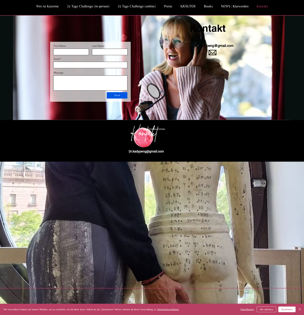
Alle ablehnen (266, 309)
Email (56, 59)
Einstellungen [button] (247, 309)
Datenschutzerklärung (168, 309)
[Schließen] (300, 309)
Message (59, 72)
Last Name (98, 46)
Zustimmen (287, 309)
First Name (60, 46)
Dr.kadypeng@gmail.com (214, 46)
